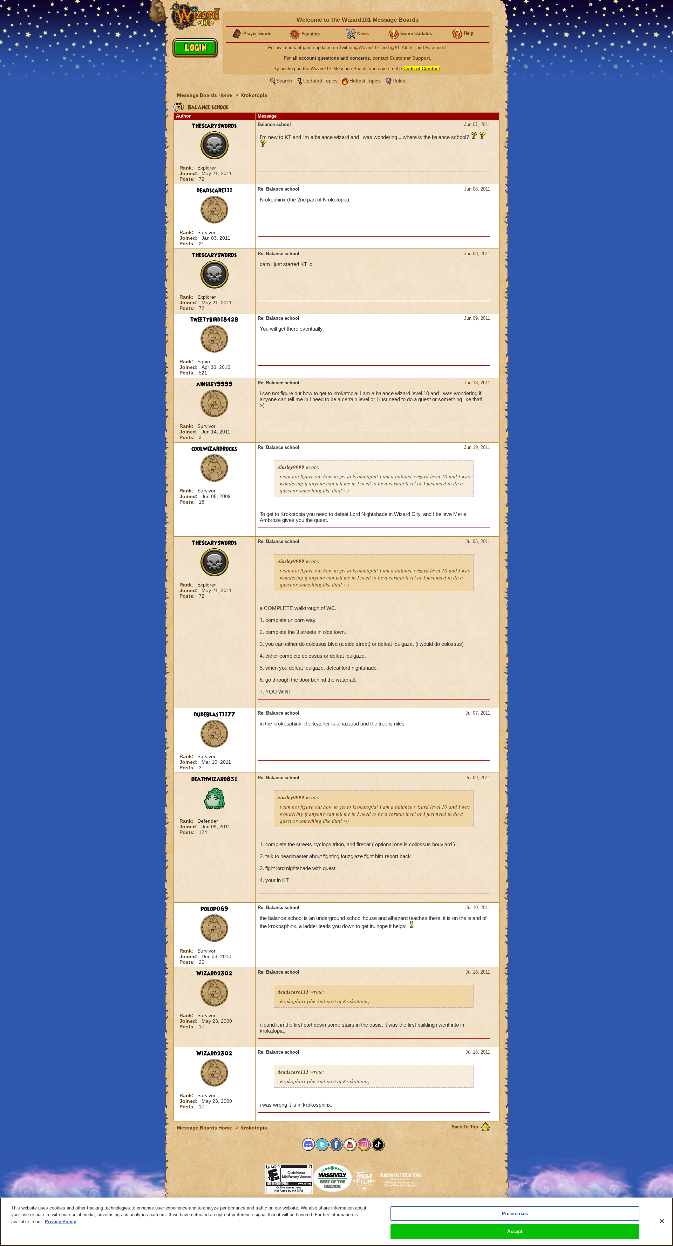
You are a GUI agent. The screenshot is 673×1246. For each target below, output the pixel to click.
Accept (514, 1231)
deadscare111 (214, 190)
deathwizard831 (214, 779)
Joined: (189, 173)
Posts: (187, 179)
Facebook (435, 47)
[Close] (661, 1221)
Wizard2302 (214, 973)
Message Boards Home (205, 95)
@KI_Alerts (402, 47)
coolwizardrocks (214, 449)
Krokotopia (253, 95)
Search (284, 81)
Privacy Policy (60, 1221)
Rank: (187, 168)
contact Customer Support (401, 58)
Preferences (515, 1213)
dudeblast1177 (214, 714)
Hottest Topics (365, 81)
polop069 (214, 909)
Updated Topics (320, 81)
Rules (399, 81)
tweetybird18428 (214, 320)
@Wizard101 (367, 47)
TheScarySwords (214, 126)
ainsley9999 (214, 384)
